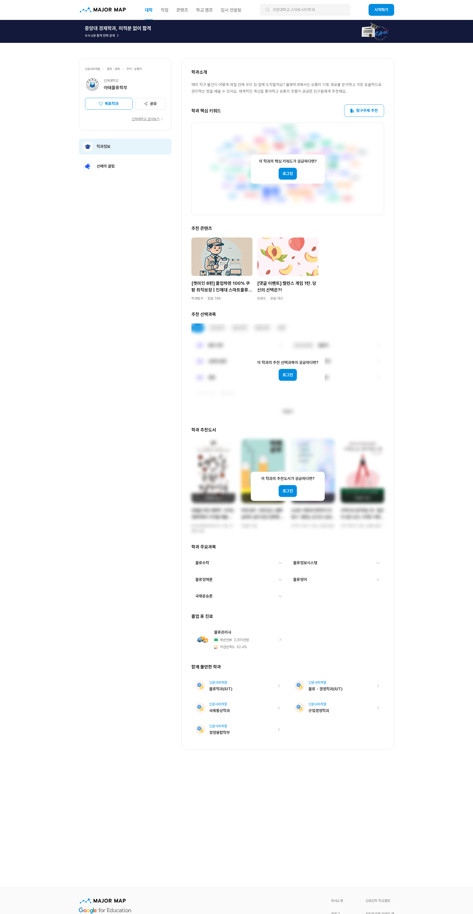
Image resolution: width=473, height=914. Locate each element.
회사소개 (337, 901)
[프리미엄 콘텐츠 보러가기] (236, 31)
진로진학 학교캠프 (378, 901)
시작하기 (381, 9)
